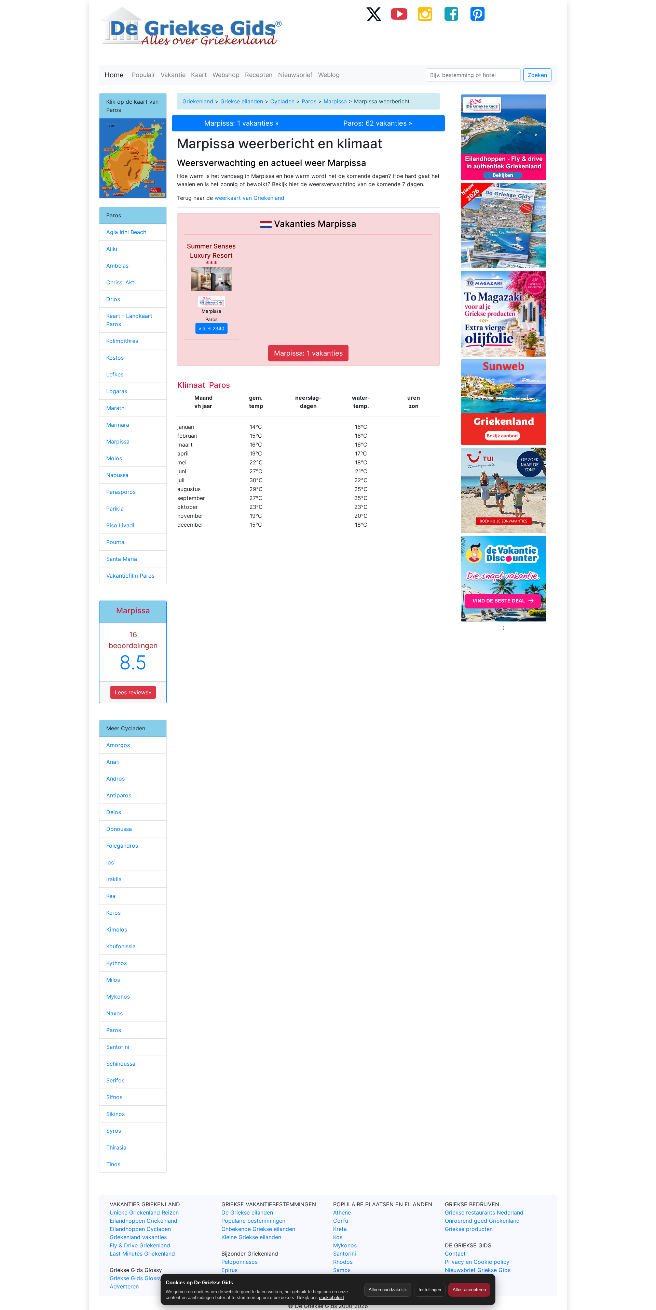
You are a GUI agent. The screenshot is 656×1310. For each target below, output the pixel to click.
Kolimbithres (122, 340)
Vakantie (173, 74)
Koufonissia (121, 946)
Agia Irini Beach (126, 232)
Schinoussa (120, 1063)
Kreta (340, 1228)
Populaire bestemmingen (253, 1220)
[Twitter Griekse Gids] (373, 13)
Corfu (340, 1220)
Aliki (111, 248)
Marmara (117, 424)
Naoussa (117, 475)
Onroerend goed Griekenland (482, 1220)
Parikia (115, 508)
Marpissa (335, 101)
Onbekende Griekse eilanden (258, 1228)
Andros (115, 778)
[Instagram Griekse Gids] (425, 13)
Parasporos (121, 491)
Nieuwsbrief (295, 74)
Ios (110, 862)
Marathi (116, 407)
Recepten (259, 74)
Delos (113, 812)
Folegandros (122, 845)
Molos (114, 458)
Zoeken (537, 75)
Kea (110, 895)
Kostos (115, 357)
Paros (309, 101)
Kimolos (116, 929)
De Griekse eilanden (247, 1212)
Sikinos (115, 1113)
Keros (113, 912)
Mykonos (118, 996)
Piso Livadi (120, 525)
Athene (342, 1212)
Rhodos (343, 1261)
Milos (113, 979)
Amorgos (118, 745)
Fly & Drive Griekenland (140, 1245)
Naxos (114, 1013)
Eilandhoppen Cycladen (140, 1228)
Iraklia (114, 879)
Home (114, 75)
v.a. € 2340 (211, 328)
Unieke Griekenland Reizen (144, 1212)
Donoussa (119, 828)
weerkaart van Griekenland (249, 197)
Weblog (329, 74)
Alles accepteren (469, 1289)
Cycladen (282, 101)
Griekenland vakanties (138, 1237)
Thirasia (116, 1147)
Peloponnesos (239, 1261)
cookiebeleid (331, 1297)
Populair (143, 74)
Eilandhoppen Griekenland (143, 1220)
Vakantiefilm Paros (130, 575)
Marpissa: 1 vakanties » (241, 123)
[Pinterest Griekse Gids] (477, 13)
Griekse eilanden (241, 101)
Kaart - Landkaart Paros (129, 320)
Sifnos (114, 1097)
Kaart (199, 74)
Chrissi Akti (121, 282)
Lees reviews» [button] (133, 692)
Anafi (113, 761)
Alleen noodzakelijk (388, 1289)
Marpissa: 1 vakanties (308, 353)
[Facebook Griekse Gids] (451, 13)
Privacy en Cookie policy (477, 1261)
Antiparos (118, 795)
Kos (337, 1237)
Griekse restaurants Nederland (484, 1212)
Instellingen (430, 1289)
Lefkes (114, 374)
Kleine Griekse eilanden (251, 1237)
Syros (113, 1130)
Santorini (117, 1046)
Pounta (115, 542)
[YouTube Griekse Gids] (399, 13)
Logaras (116, 391)
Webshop (226, 74)
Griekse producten (469, 1228)
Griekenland (197, 101)
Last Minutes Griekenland (142, 1253)
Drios (113, 299)
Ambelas (117, 265)
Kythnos (116, 963)
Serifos (115, 1080)
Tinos (113, 1164)
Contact (455, 1253)
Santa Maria (121, 558)
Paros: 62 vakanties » (377, 123)
